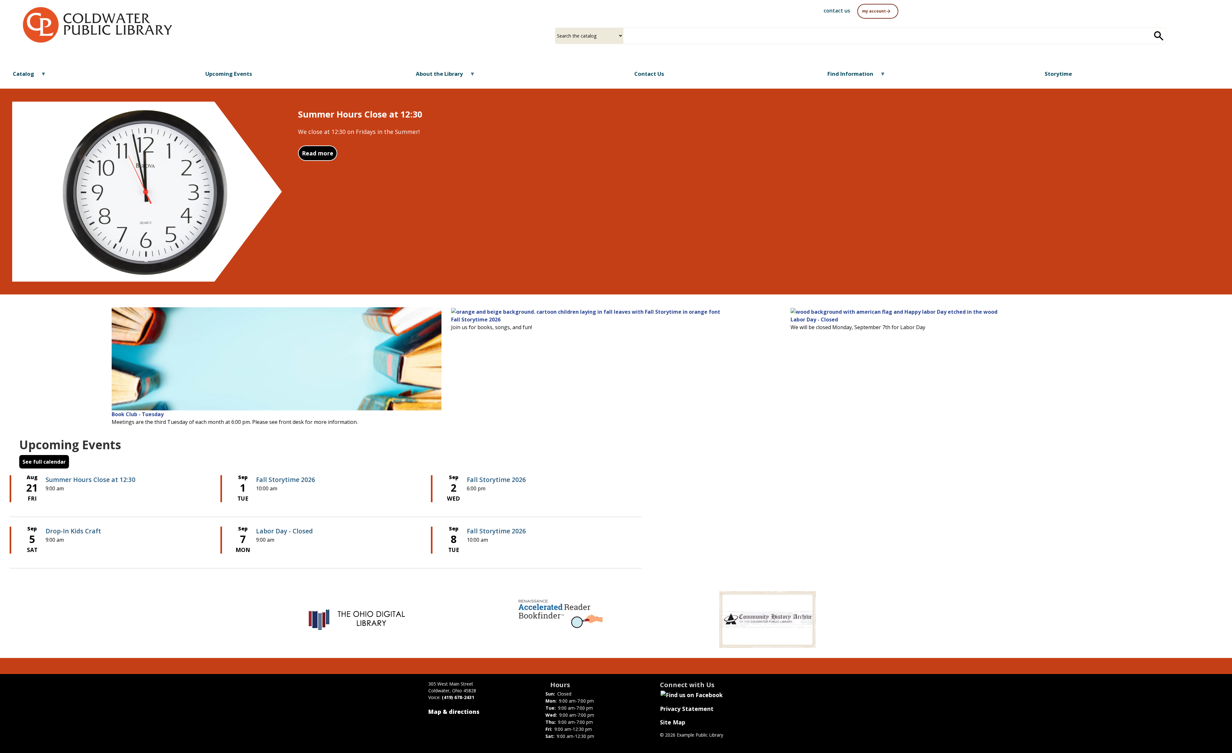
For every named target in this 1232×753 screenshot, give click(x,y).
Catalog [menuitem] (19, 76)
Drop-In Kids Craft (73, 531)
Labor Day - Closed (814, 319)
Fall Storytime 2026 (476, 319)
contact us (837, 10)
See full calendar (44, 461)
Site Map (672, 722)
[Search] (1159, 36)
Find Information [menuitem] (846, 76)
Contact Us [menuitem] (649, 73)
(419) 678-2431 (458, 697)
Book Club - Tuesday (138, 414)
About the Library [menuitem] (435, 76)
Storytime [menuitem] (1058, 73)
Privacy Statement (687, 709)
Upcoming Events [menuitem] (228, 73)
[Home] (97, 25)
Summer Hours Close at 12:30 (90, 479)
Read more (319, 153)
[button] (878, 10)
